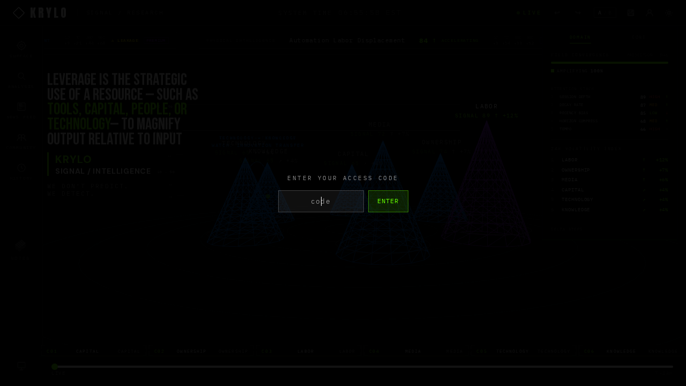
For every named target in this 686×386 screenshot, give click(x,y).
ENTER (388, 201)
